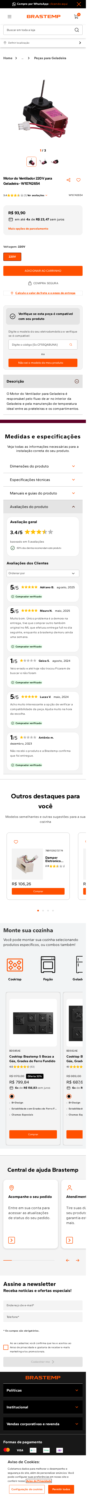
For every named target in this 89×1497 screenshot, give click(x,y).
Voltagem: (14, 246)
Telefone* (13, 1317)
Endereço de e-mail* (20, 1305)
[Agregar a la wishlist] (78, 180)
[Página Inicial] (43, 1378)
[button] (46, 1347)
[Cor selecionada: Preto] (11, 1096)
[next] (78, 1260)
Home (7, 58)
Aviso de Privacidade (38, 1480)
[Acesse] (69, 1240)
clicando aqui (58, 4)
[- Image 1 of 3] (31, 162)
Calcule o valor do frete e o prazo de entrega (45, 293)
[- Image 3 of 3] (55, 162)
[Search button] (70, 345)
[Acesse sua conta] (11, 1240)
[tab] (38, 910)
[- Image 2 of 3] (43, 162)
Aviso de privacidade (22, 1347)
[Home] (44, 16)
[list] (9, 17)
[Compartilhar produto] (68, 179)
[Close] (79, 4)
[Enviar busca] (77, 30)
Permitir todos (61, 1489)
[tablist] (45, 908)
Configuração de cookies (26, 1489)
